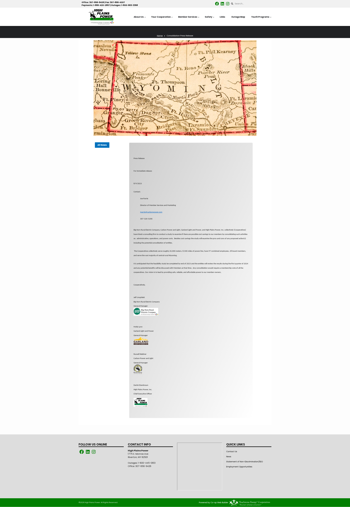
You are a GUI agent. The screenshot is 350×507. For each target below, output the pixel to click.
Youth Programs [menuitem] (261, 18)
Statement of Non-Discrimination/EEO (244, 461)
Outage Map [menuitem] (238, 16)
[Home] (101, 16)
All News (102, 145)
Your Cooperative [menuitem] (162, 18)
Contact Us (231, 451)
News (228, 456)
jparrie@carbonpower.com (151, 212)
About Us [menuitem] (140, 18)
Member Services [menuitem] (189, 18)
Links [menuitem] (222, 16)
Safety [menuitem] (210, 18)
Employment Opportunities (239, 466)
